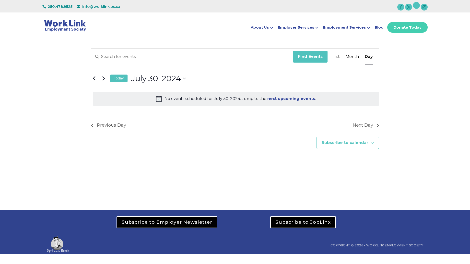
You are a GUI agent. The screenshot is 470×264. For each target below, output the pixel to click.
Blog (379, 28)
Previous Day (111, 125)
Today (119, 78)
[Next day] (103, 78)
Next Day (363, 125)
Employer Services (296, 28)
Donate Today (407, 27)
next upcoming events (291, 98)
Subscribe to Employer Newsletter (167, 222)
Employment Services (344, 28)
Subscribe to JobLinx (303, 222)
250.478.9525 (60, 6)
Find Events (310, 56)
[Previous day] (94, 78)
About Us (260, 28)
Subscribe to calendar (345, 142)
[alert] (236, 99)
